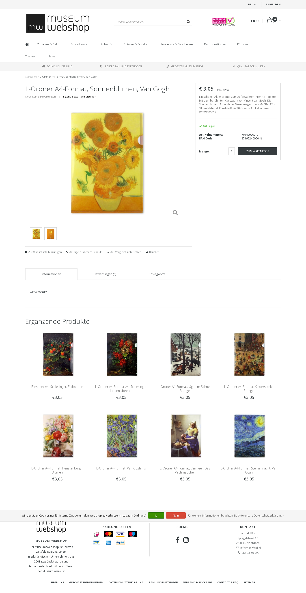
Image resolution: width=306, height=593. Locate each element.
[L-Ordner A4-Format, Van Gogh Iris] (121, 435)
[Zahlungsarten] (96, 534)
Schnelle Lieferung (60, 66)
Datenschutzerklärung (126, 582)
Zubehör (106, 44)
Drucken (154, 252)
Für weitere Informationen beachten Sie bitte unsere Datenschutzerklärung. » (235, 515)
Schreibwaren (80, 44)
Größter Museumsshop (187, 66)
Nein (176, 515)
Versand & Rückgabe (197, 582)
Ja (156, 515)
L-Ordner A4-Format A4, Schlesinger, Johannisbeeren (121, 388)
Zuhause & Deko (48, 44)
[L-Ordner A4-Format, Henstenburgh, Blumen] (57, 435)
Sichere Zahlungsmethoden (123, 66)
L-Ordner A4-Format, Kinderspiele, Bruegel (248, 388)
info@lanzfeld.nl (250, 548)
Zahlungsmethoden (163, 582)
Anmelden (273, 4)
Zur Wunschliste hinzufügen (45, 252)
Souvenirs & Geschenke (176, 44)
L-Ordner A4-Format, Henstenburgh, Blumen (57, 470)
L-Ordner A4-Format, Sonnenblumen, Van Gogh (68, 76)
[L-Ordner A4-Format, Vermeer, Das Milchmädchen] (185, 435)
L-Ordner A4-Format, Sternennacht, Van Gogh (248, 470)
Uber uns (57, 582)
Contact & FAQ (227, 582)
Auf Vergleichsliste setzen (125, 252)
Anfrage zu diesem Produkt (85, 252)
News (51, 56)
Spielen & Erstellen (136, 44)
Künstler (242, 44)
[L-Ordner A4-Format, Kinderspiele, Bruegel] (248, 354)
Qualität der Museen (251, 66)
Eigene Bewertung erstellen (79, 96)
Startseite (31, 76)
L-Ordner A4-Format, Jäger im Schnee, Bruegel (185, 388)
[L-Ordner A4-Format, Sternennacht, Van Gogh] (248, 435)
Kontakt (248, 527)
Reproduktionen (215, 44)
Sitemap (249, 582)
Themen (31, 56)
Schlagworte (157, 274)
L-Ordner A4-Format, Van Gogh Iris (121, 468)
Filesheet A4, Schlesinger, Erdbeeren (57, 386)
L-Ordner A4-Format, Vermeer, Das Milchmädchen (185, 470)
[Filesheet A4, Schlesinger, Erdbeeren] (57, 354)
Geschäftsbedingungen (86, 582)
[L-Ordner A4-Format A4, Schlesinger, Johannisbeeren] (121, 354)
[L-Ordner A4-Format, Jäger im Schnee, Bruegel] (185, 354)
